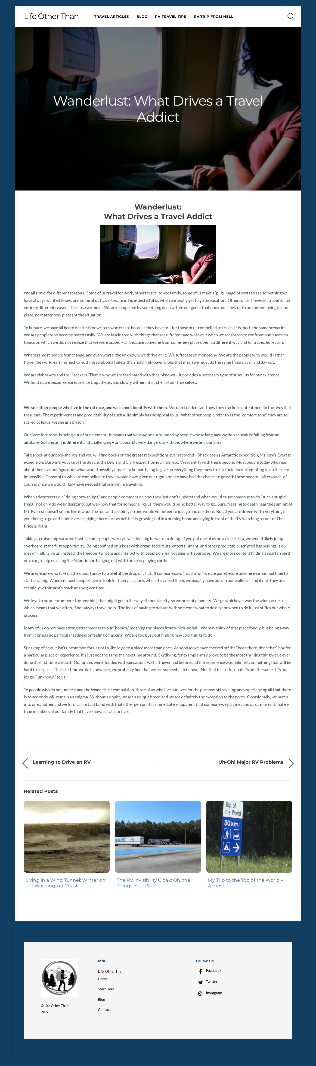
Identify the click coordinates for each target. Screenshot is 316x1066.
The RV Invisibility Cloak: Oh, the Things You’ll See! (153, 882)
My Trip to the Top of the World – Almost (245, 882)
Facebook (213, 970)
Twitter (211, 981)
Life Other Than (56, 1006)
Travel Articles (111, 17)
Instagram (213, 992)
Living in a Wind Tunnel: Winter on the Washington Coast (65, 882)
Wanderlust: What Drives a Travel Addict (158, 108)
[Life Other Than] (59, 995)
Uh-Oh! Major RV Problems (250, 762)
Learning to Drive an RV (62, 762)
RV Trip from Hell (213, 17)
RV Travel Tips (170, 17)
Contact (104, 1009)
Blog (142, 17)
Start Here (106, 989)
